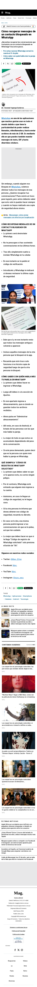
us (12, 966)
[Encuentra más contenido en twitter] (8, 63)
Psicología (28, 18)
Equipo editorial (18, 898)
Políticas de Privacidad (18, 931)
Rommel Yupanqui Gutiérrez (14, 108)
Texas (14, 18)
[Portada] (18, 896)
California (8, 18)
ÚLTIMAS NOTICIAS (9, 821)
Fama (11, 971)
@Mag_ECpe (16, 559)
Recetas (25, 976)
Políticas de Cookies (18, 934)
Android (16, 599)
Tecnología (24, 599)
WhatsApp (7, 596)
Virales (11, 976)
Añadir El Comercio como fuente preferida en (19, 26)
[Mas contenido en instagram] (22, 950)
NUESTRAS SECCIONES (18, 956)
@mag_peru (18, 578)
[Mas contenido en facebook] (15, 950)
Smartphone (27, 596)
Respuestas (12, 961)
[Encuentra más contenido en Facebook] (3, 63)
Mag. (15, 565)
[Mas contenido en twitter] (18, 950)
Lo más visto (7, 606)
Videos (25, 961)
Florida (2, 18)
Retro (25, 971)
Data (25, 966)
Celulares (8, 599)
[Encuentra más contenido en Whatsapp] (12, 63)
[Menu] (3, 13)
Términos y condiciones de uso (18, 927)
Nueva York (21, 18)
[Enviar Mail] (2, 108)
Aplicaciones (16, 596)
